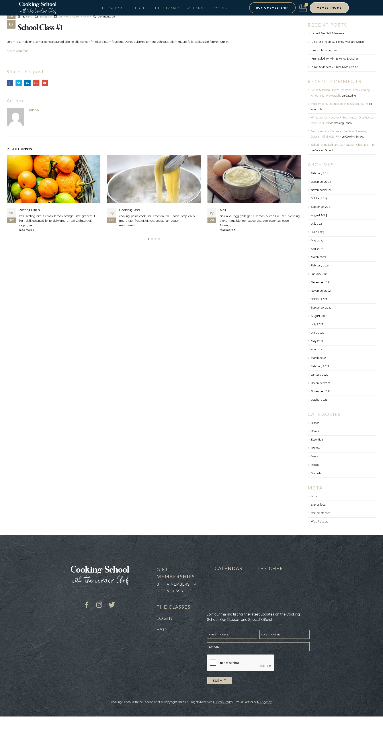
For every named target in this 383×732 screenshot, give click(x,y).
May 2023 (317, 240)
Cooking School (343, 123)
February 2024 (320, 173)
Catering (351, 95)
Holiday (315, 448)
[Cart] (303, 7)
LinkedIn (27, 83)
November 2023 (320, 190)
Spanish (316, 473)
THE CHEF (270, 568)
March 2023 (318, 257)
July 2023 (317, 223)
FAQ (161, 629)
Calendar (196, 8)
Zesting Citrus (29, 210)
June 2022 (317, 332)
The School (112, 8)
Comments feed (320, 513)
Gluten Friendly (81, 16)
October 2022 (319, 299)
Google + (36, 83)
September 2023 (321, 206)
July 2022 (317, 324)
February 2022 (320, 366)
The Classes (167, 8)
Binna (29, 16)
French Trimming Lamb (326, 50)
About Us (316, 109)
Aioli (223, 210)
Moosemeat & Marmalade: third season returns (339, 103)
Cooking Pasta (129, 210)
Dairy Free (65, 16)
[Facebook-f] (86, 601)
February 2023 (320, 265)
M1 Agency (264, 702)
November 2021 (320, 391)
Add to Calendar (17, 50)
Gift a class (169, 591)
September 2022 (321, 307)
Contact (220, 8)
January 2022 (319, 374)
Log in (314, 496)
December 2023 (320, 181)
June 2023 (317, 232)
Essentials (45, 16)
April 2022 (317, 349)
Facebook (10, 83)
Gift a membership (176, 584)
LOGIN (164, 618)
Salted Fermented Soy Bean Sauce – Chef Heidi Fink (343, 144)
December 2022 (321, 282)
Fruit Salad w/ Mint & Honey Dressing (335, 58)
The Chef (139, 8)
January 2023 (319, 274)
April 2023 (317, 248)
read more (26, 229)
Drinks (315, 431)
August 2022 (319, 316)
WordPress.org (319, 521)
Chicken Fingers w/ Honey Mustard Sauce (338, 41)
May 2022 (317, 341)
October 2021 (319, 399)
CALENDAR (229, 568)
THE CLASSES (173, 607)
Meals (315, 456)
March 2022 (318, 357)
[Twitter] (111, 601)
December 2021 (320, 383)
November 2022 (321, 290)
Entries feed (318, 504)
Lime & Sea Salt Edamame (328, 33)
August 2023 (319, 215)
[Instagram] (99, 601)
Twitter (19, 83)
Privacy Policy (224, 702)
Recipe (315, 464)
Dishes (315, 423)
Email (45, 83)
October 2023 (319, 198)
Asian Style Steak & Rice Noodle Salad (335, 67)
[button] (272, 7)
